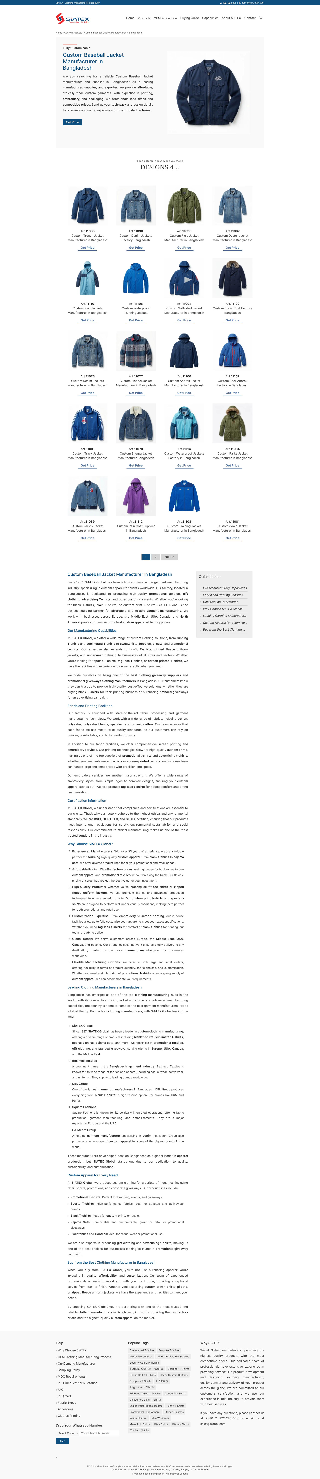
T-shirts (162, 1381)
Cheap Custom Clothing (174, 1375)
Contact (250, 18)
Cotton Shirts (139, 1430)
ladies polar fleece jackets (146, 1405)
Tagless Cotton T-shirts (147, 1368)
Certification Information (220, 602)
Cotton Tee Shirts (175, 1393)
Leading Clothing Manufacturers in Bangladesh (236, 615)
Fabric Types (67, 1402)
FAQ (61, 1389)
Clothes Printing (69, 1415)
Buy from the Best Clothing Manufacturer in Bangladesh (243, 629)
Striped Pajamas (174, 1412)
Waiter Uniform (138, 1418)
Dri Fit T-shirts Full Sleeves (172, 1356)
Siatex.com (219, 1350)
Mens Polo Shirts (140, 1424)
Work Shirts (161, 1424)
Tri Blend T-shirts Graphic (145, 1393)
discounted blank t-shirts (145, 1399)
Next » (169, 556)
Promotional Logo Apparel (145, 1412)
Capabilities (210, 18)
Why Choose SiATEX (72, 1350)
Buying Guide (189, 18)
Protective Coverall (141, 1356)
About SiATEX (231, 18)
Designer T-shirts (178, 1368)
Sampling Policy (69, 1370)
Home (130, 18)
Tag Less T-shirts (142, 1387)
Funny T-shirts (175, 1405)
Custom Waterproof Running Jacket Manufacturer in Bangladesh (136, 312)
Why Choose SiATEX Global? (223, 609)
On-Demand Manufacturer (76, 1363)
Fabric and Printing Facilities (223, 595)
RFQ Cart (64, 1396)
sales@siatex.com (254, 2)
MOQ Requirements (72, 1376)
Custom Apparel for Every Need (225, 622)
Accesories (65, 1409)
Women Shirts (180, 1424)
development (255, 1372)
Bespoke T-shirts (168, 1350)
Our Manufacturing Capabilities (225, 588)
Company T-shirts (140, 1381)
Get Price (72, 122)
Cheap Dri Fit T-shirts (143, 1375)
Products (144, 18)
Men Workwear (160, 1418)
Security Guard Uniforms (144, 1362)
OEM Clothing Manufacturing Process (84, 1357)
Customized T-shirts (142, 1350)
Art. (87, 231)
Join (62, 1441)
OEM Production (165, 18)
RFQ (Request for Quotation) (78, 1383)
